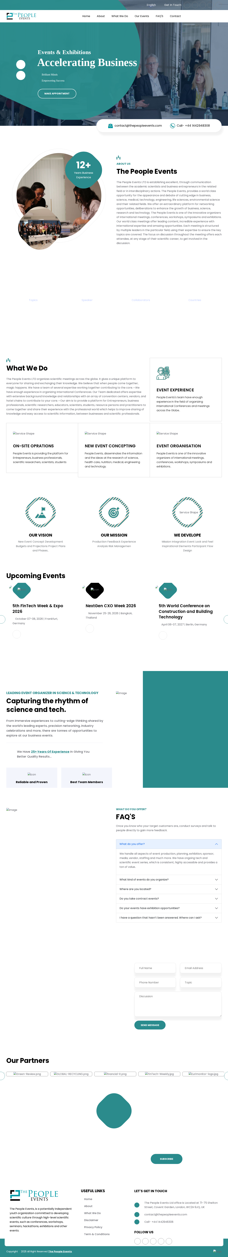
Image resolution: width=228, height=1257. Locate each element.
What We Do (119, 16)
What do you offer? (132, 844)
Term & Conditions (97, 1234)
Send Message (150, 1025)
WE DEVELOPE (187, 535)
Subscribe (166, 1159)
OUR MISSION (114, 535)
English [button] (151, 5)
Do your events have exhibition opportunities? (150, 908)
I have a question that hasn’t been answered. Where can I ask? (161, 918)
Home (86, 16)
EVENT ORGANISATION (179, 446)
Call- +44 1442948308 (193, 125)
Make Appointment (57, 93)
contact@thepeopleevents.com (138, 125)
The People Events (60, 1251)
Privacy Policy (93, 1227)
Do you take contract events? (139, 899)
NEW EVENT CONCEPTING (110, 446)
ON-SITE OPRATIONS (33, 446)
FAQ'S (159, 16)
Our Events (142, 16)
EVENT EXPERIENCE (175, 390)
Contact (175, 16)
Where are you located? (135, 889)
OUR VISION (40, 535)
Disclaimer (91, 1220)
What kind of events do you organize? (144, 879)
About (101, 16)
